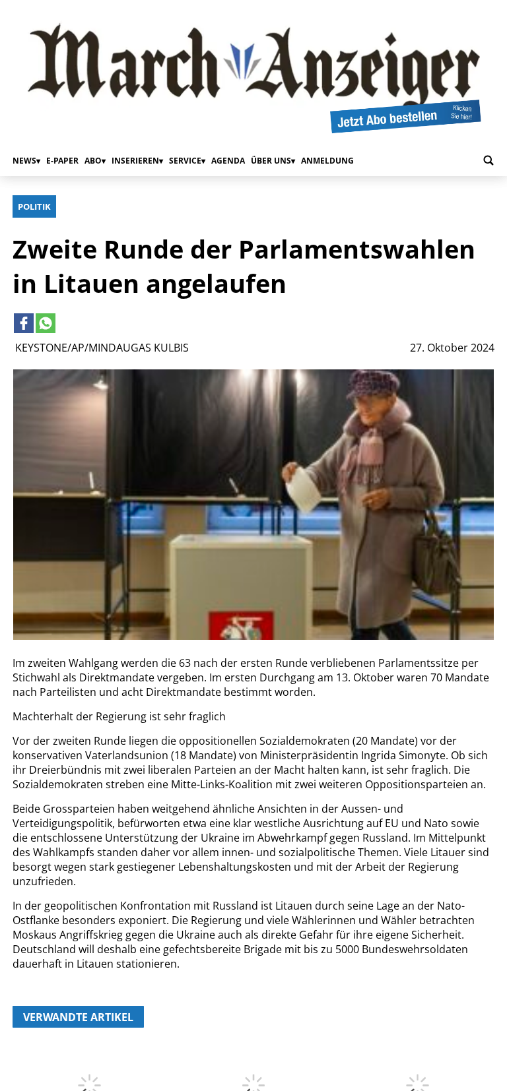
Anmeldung (327, 160)
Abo (93, 160)
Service (185, 160)
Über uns (271, 160)
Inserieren (135, 160)
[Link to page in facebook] (24, 323)
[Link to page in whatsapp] (45, 323)
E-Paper (62, 160)
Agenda (228, 160)
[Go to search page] (488, 160)
